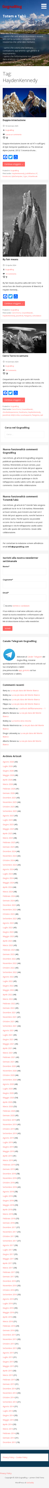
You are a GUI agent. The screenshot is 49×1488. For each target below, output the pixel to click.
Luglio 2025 (8, 820)
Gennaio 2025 (9, 847)
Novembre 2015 (10, 1339)
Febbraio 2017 (9, 1272)
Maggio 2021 (8, 1044)
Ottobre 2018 (9, 1182)
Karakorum (7, 176)
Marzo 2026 (8, 784)
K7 (37, 173)
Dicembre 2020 (9, 1066)
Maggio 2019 (8, 1151)
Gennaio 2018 (9, 1223)
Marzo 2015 (8, 1375)
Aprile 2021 (7, 1048)
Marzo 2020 (8, 1106)
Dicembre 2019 (9, 1120)
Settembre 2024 (10, 865)
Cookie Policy (21, 1457)
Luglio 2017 (8, 1249)
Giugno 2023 (8, 932)
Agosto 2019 (8, 1138)
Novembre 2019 (10, 1124)
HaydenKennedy (18, 173)
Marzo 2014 (8, 1429)
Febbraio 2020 (9, 1111)
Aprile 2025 (7, 833)
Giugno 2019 (8, 1147)
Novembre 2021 (10, 1017)
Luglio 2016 (8, 1303)
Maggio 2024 (8, 882)
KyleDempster (17, 176)
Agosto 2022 (8, 976)
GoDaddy (30, 1482)
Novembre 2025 (10, 802)
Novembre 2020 (10, 1070)
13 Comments (11, 274)
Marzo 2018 (8, 1214)
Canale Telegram (34, 656)
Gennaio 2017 (9, 1276)
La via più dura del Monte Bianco (24, 690)
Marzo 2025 (8, 838)
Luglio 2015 (8, 1357)
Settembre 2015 (10, 1348)
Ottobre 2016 (9, 1290)
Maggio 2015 (8, 1366)
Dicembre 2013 (9, 1442)
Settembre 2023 (10, 918)
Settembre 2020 (10, 1079)
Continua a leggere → (13, 164)
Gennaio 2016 (9, 1330)
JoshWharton (30, 173)
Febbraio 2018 (9, 1218)
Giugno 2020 (8, 1093)
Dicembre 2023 (9, 905)
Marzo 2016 (8, 1321)
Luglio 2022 (8, 981)
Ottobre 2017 (9, 1236)
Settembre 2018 (10, 1187)
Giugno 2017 (8, 1254)
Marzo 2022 (8, 999)
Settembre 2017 (10, 1241)
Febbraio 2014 (9, 1433)
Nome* (6, 566)
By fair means (10, 259)
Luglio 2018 (8, 1196)
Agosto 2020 (8, 1084)
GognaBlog (12, 6)
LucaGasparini (26, 415)
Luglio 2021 (8, 1035)
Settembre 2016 (10, 1294)
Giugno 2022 (8, 985)
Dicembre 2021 (9, 1012)
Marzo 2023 (8, 945)
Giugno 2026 (8, 770)
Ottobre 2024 (9, 860)
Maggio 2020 (8, 1097)
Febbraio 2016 (9, 1326)
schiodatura (36, 316)
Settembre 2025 (10, 811)
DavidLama (23, 412)
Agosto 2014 (8, 1406)
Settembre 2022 (10, 972)
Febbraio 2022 (9, 1003)
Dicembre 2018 (9, 1173)
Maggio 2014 (8, 1420)
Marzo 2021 (8, 1052)
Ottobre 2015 (9, 1343)
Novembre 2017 (10, 1232)
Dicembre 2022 (9, 959)
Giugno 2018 (8, 1200)
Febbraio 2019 (9, 1164)
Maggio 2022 (8, 990)
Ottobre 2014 (9, 1397)
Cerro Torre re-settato (15, 355)
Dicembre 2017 (9, 1227)
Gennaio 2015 (9, 1384)
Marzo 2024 (8, 891)
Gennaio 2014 (9, 1438)
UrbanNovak (32, 176)
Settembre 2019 (10, 1133)
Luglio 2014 (8, 1411)
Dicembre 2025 (9, 797)
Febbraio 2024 (9, 896)
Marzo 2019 (8, 1160)
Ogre (25, 176)
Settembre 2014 (10, 1402)
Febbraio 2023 (9, 950)
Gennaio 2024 (9, 900)
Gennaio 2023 (9, 954)
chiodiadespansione (10, 412)
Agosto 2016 (8, 1299)
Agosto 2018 (8, 1191)
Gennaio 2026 (9, 793)
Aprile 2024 (7, 887)
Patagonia (27, 316)
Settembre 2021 (10, 1026)
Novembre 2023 (10, 909)
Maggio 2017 (8, 1258)
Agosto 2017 (8, 1245)
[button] (45, 5)
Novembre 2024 (10, 856)
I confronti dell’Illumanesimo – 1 (31, 708)
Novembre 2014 (10, 1393)
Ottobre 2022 (9, 967)
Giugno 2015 (8, 1361)
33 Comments (11, 370)
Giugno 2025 (8, 824)
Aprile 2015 (7, 1370)
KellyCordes (15, 415)
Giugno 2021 (8, 1039)
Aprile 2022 (7, 994)
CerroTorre (16, 313)
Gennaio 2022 (9, 1008)
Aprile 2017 (7, 1263)
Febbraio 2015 (9, 1379)
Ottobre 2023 (9, 914)
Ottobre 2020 (9, 1075)
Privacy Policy (8, 1457)
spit (41, 415)
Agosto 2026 (8, 761)
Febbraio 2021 (9, 1057)
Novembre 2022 (10, 963)
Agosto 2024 (8, 869)
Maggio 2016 (8, 1312)
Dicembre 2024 (9, 851)
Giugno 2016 (8, 1308)
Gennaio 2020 (9, 1115)
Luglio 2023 (8, 927)
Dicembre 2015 (9, 1334)
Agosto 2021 (8, 1030)
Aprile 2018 (7, 1209)
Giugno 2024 (8, 878)
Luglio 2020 (8, 1088)
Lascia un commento (14, 134)
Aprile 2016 (7, 1317)
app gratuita (24, 670)
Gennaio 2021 (9, 1061)
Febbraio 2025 (9, 842)
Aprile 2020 (7, 1102)
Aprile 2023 (7, 941)
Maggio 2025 (8, 829)
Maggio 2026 (8, 775)
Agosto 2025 (8, 815)
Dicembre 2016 (9, 1281)
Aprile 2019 (7, 1156)
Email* (6, 592)
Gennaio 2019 (9, 1169)
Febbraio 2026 (9, 788)
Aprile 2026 (7, 779)
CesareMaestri (27, 313)
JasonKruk (19, 316)
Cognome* (8, 579)
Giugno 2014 (8, 1415)
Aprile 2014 (7, 1424)
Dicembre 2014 (9, 1388)
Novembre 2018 (10, 1178)
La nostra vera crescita (21, 721)
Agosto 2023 (8, 923)
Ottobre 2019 (9, 1129)
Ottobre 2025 (9, 806)
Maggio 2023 (8, 936)
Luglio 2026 (8, 766)
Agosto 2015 (8, 1352)
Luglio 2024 (8, 874)
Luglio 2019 (8, 1142)
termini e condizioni (21, 606)
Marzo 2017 (8, 1267)
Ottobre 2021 (9, 1021)
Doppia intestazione (14, 120)
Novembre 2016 (10, 1285)
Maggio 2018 (8, 1205)
